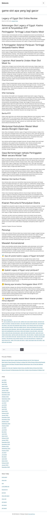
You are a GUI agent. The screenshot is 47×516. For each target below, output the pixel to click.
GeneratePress (31, 514)
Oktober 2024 (5, 421)
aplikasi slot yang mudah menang (29, 321)
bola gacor (4, 477)
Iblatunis (5, 3)
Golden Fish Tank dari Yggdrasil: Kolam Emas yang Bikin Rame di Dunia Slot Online (22, 368)
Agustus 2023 (5, 450)
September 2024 (6, 423)
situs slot (4, 499)
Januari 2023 (5, 465)
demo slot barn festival (7, 327)
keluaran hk (5, 489)
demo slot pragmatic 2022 (37, 329)
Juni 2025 (4, 405)
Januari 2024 (5, 440)
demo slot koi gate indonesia (9, 329)
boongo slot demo (15, 323)
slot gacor (4, 502)
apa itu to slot (17, 321)
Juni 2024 (4, 429)
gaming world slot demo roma (19, 334)
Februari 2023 (5, 463)
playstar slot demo (21, 336)
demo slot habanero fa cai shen (34, 327)
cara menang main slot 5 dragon (35, 325)
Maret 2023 (5, 461)
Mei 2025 (4, 407)
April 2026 (4, 384)
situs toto (4, 480)
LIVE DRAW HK (5, 486)
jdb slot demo (30, 334)
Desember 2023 (6, 442)
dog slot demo (33, 331)
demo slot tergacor (25, 331)
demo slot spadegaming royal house (11, 331)
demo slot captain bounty (20, 327)
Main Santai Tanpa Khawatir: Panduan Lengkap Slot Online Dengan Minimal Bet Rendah (23, 362)
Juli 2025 (4, 403)
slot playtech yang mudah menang (14, 338)
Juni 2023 (4, 454)
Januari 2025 (5, 415)
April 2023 (4, 458)
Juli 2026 (4, 380)
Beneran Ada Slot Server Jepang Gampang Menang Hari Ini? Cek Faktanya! (20, 360)
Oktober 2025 (5, 396)
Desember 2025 (6, 392)
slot (3, 483)
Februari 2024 (5, 438)
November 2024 (6, 419)
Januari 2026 (5, 390)
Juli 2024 (4, 427)
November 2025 (6, 394)
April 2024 (4, 434)
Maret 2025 (5, 411)
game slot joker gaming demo (28, 333)
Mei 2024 (4, 432)
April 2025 (4, 409)
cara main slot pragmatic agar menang (16, 325)
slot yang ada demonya (30, 338)
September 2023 (6, 448)
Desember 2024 (6, 417)
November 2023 (6, 444)
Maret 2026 (5, 386)
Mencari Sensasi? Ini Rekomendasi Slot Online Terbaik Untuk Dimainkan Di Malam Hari (23, 370)
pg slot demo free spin (10, 336)
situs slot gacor (5, 496)
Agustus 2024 (5, 425)
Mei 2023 (4, 456)
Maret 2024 (5, 436)
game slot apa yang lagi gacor (12, 333)
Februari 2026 (5, 388)
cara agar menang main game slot (28, 323)
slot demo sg (30, 336)
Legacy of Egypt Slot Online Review (19, 18)
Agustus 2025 (5, 400)
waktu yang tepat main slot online (33, 340)
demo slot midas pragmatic (23, 329)
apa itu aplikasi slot (8, 321)
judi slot (4, 492)
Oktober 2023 (5, 446)
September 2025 (6, 398)
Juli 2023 (4, 452)
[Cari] (22, 349)
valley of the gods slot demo (18, 340)
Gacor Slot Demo (7, 320)
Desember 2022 (6, 467)
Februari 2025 (5, 413)
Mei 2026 (4, 382)
